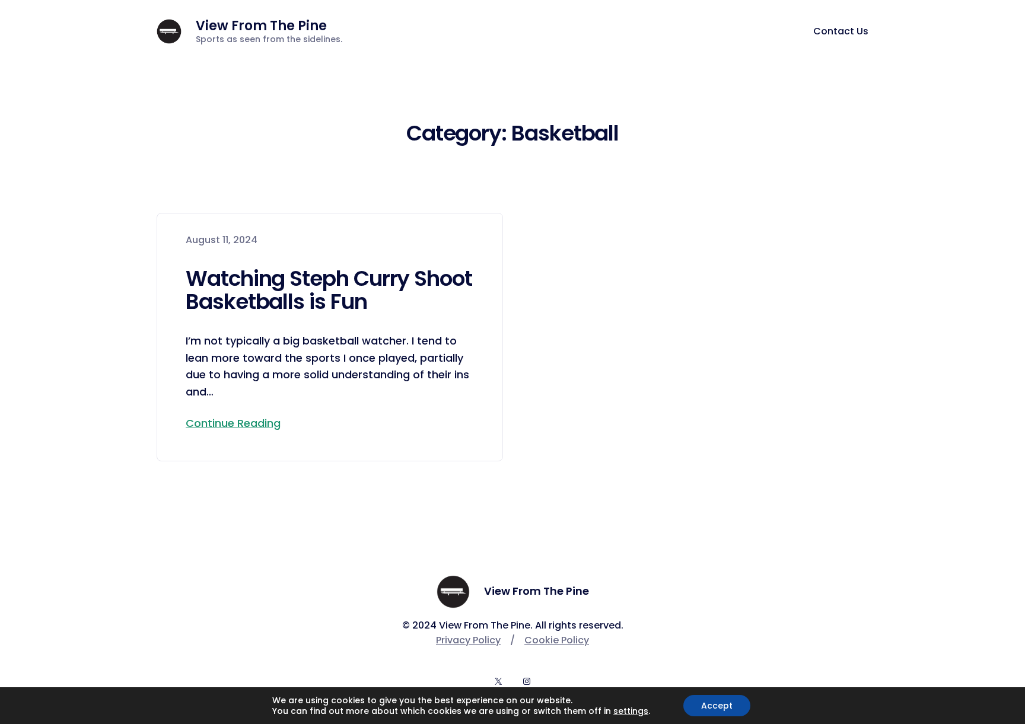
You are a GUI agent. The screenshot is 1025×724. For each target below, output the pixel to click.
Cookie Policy (556, 640)
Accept (717, 706)
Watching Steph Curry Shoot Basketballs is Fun (329, 290)
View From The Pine (261, 26)
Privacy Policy (468, 640)
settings (630, 711)
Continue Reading (233, 423)
